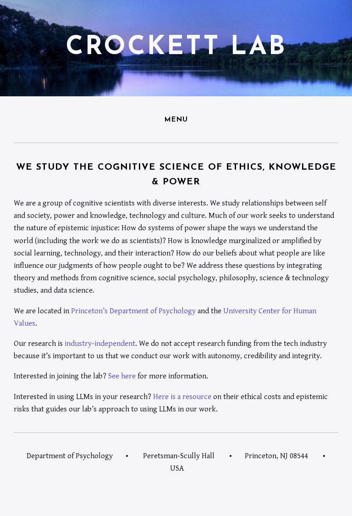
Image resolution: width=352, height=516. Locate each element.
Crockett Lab (176, 48)
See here (122, 376)
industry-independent (100, 343)
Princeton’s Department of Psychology (133, 311)
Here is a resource (182, 396)
